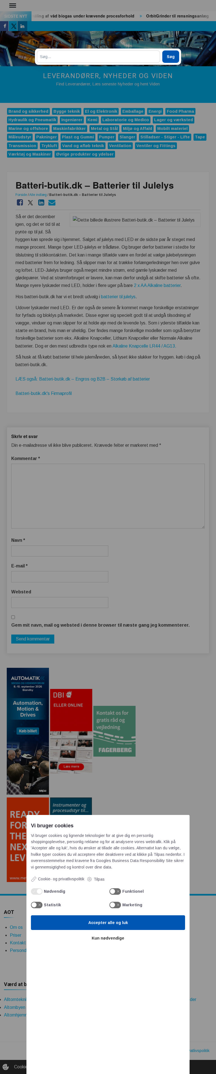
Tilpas (99, 879)
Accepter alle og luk (108, 922)
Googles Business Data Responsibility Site (134, 860)
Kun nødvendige (108, 938)
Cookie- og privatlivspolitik (61, 879)
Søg (171, 56)
